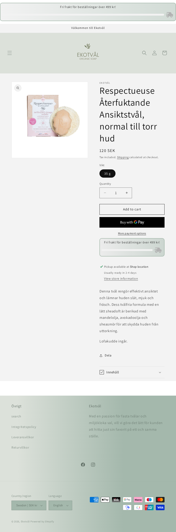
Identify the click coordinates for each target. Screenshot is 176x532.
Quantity (105, 184)
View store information (121, 278)
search (16, 416)
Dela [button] (108, 355)
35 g (107, 173)
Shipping (123, 157)
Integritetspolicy (23, 427)
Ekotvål (25, 521)
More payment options (132, 233)
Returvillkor (20, 447)
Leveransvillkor (22, 437)
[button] (10, 53)
